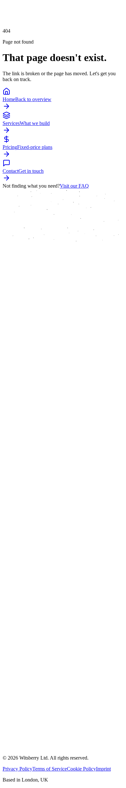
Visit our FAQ (74, 186)
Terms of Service (49, 769)
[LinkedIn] (22, 753)
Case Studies (36, 645)
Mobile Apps (36, 598)
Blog (28, 663)
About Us (33, 635)
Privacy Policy (17, 769)
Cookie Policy (81, 769)
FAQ (28, 672)
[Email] (6, 753)
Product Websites (40, 607)
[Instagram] (30, 753)
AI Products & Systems (47, 571)
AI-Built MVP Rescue (46, 580)
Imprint (103, 769)
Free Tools (34, 654)
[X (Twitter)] (14, 753)
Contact (31, 681)
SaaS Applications (41, 589)
